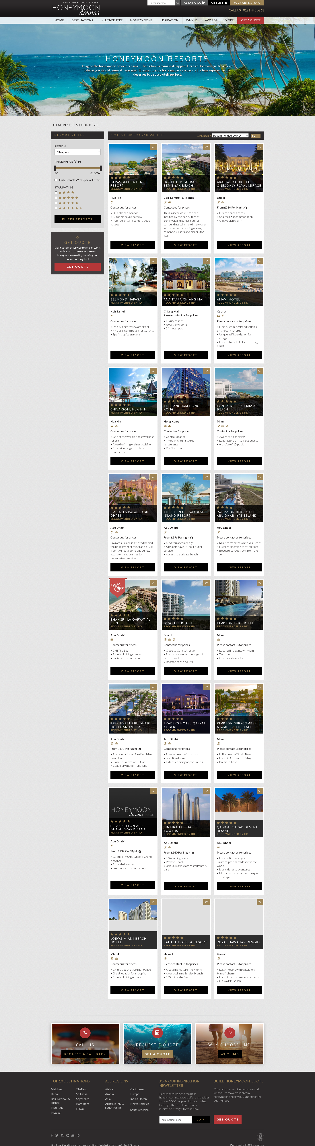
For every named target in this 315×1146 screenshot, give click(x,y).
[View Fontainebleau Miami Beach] (239, 392)
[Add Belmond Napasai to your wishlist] (153, 261)
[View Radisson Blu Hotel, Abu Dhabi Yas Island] (239, 498)
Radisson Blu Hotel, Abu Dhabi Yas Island (237, 513)
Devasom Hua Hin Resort (126, 183)
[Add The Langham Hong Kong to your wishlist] (206, 371)
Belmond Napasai (126, 299)
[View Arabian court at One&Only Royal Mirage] (239, 168)
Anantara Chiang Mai (184, 299)
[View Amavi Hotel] (239, 282)
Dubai (55, 1094)
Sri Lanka (82, 1094)
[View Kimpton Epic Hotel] (239, 605)
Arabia (109, 1094)
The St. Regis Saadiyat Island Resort (184, 513)
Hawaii (80, 1108)
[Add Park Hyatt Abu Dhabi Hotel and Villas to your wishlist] (153, 687)
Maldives (57, 1089)
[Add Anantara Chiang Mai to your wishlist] (206, 261)
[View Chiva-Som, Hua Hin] (133, 392)
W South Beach (178, 623)
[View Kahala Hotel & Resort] (186, 924)
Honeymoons (141, 20)
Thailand (81, 1089)
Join (201, 1119)
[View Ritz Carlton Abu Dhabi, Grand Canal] (133, 812)
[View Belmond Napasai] (133, 282)
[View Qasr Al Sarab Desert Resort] (239, 812)
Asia (108, 1098)
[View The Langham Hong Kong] (186, 392)
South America (139, 1109)
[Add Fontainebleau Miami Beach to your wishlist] (260, 371)
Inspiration (169, 20)
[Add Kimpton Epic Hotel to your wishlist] (260, 583)
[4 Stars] (69, 193)
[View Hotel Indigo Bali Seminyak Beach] (186, 168)
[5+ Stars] (69, 208)
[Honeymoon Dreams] (76, 8)
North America (139, 1103)
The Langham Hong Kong (181, 407)
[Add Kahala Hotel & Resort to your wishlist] (206, 902)
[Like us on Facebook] (52, 1135)
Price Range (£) (66, 161)
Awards (211, 20)
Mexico (56, 1112)
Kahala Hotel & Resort (185, 942)
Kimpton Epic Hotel (235, 623)
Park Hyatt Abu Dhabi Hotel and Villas (130, 725)
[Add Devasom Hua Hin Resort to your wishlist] (153, 147)
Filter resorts (77, 219)
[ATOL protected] (260, 1137)
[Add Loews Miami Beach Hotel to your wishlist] (153, 902)
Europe (134, 1094)
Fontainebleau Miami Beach (237, 407)
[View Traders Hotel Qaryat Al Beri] (186, 709)
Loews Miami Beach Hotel (128, 940)
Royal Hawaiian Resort (238, 942)
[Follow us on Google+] (78, 1135)
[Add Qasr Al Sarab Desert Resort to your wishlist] (260, 791)
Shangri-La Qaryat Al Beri (130, 621)
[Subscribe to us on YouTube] (72, 1135)
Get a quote (157, 1054)
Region (60, 146)
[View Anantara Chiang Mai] (186, 282)
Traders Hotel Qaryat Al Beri (185, 725)
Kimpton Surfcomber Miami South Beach (237, 725)
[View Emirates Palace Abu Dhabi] (133, 498)
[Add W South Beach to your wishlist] (206, 583)
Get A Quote (250, 20)
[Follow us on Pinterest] (67, 1135)
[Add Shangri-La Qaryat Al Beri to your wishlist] (153, 583)
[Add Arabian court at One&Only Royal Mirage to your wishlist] (260, 147)
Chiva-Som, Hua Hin (128, 409)
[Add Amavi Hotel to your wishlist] (260, 261)
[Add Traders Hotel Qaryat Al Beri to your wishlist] (206, 687)
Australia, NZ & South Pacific (114, 1105)
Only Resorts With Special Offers (79, 180)
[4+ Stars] (69, 198)
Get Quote (78, 266)
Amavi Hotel (228, 299)
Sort (255, 135)
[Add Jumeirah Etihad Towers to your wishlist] (206, 791)
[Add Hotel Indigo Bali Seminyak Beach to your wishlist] (206, 147)
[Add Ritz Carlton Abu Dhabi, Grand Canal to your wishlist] (153, 791)
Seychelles (82, 1098)
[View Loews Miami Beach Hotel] (133, 924)
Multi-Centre (111, 20)
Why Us (191, 20)
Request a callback (85, 1054)
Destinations (82, 20)
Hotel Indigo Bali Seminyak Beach (181, 183)
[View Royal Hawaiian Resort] (239, 924)
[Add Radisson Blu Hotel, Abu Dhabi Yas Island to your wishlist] (260, 477)
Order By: (204, 135)
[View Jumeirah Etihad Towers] (186, 812)
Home (59, 20)
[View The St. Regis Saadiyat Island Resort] (186, 498)
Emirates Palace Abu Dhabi (129, 513)
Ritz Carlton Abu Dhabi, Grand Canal (128, 827)
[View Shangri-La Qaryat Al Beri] (133, 605)
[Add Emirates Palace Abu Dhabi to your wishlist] (153, 477)
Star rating (64, 187)
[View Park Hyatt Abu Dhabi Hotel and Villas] (133, 709)
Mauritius (57, 1107)
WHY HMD (230, 1054)
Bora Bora (82, 1103)
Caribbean (137, 1089)
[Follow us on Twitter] (57, 1135)
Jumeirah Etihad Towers (179, 828)
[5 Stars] (69, 203)
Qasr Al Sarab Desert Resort (237, 828)
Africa (109, 1089)
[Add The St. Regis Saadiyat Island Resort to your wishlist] (206, 477)
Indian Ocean (138, 1098)
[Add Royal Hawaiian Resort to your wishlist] (260, 902)
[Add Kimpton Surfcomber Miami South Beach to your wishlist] (260, 687)
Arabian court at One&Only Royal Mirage (239, 183)
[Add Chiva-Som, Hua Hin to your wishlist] (153, 371)
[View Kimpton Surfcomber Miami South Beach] (239, 709)
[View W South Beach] (186, 605)
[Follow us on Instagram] (62, 1135)
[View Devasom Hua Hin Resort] (133, 168)
